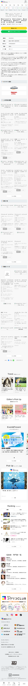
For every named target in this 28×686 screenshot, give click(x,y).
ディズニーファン (4, 642)
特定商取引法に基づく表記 (13, 656)
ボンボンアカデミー (5, 640)
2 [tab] (14, 457)
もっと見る (14, 546)
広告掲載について (8, 654)
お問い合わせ (11, 652)
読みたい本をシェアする (15, 31)
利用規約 (17, 652)
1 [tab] (13, 457)
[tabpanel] (14, 484)
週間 (7, 509)
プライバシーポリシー (17, 654)
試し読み (9, 157)
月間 (20, 509)
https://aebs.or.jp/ (4, 670)
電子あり (5, 157)
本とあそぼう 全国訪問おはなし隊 (8, 647)
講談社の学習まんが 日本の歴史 (7, 644)
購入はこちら (14, 28)
